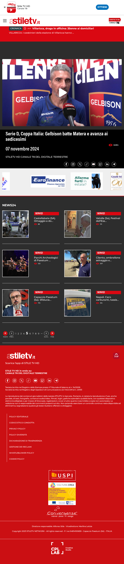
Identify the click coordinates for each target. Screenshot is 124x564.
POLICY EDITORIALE (18, 416)
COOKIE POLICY (16, 459)
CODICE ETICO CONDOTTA (21, 423)
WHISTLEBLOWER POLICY (21, 453)
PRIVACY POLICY (17, 429)
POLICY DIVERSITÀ (18, 435)
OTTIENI (102, 7)
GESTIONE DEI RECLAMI (20, 447)
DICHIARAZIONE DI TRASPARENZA (25, 441)
